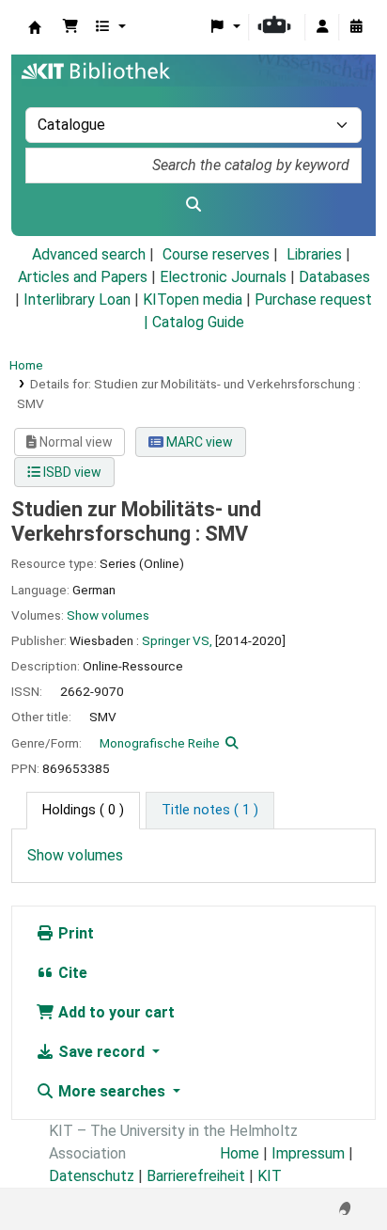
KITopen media (192, 299)
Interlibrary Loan (77, 299)
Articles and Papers (82, 277)
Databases (334, 277)
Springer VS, (177, 640)
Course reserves (216, 254)
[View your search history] (356, 27)
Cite (70, 973)
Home (26, 364)
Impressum (308, 1153)
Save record (101, 1052)
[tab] (210, 810)
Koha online (34, 27)
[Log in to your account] (322, 27)
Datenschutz (91, 1176)
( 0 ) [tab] (83, 810)
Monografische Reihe (160, 742)
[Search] (193, 205)
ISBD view (70, 472)
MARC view (198, 441)
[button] (70, 27)
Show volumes (108, 615)
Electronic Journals (223, 277)
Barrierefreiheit (196, 1176)
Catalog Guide (198, 322)
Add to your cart (114, 1012)
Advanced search (89, 254)
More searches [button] (111, 1091)
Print (74, 933)
